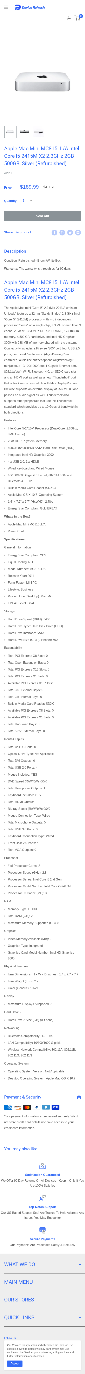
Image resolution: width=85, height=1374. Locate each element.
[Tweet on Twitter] (70, 232)
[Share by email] (78, 232)
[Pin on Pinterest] (62, 232)
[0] (77, 18)
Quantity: (11, 201)
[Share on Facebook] (54, 232)
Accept (15, 1363)
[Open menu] (6, 7)
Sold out (42, 216)
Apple (8, 173)
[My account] (69, 18)
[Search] (58, 16)
